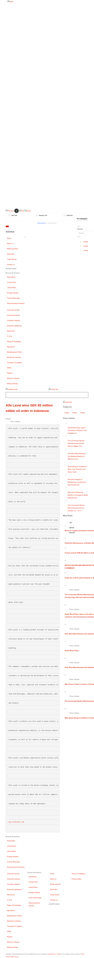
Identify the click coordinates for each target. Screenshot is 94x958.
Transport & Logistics (14, 362)
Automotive (11, 277)
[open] (23, 227)
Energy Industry (12, 293)
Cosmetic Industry (13, 320)
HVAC (9, 368)
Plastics (9, 373)
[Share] (78, 236)
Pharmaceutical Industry (16, 303)
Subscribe (10, 254)
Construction (11, 282)
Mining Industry (12, 383)
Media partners (12, 249)
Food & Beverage (13, 298)
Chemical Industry (13, 315)
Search (80, 229)
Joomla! (58, 954)
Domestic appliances (14, 326)
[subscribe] (67, 402)
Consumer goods (13, 310)
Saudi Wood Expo (72, 650)
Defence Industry (13, 378)
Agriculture (11, 347)
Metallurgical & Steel (14, 352)
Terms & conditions (78, 874)
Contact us (11, 264)
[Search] (78, 226)
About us (10, 243)
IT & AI (9, 336)
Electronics (11, 331)
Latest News (11, 287)
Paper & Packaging (14, 341)
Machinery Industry (14, 357)
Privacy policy (76, 879)
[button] (10, 211)
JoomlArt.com (52, 954)
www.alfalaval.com (16, 822)
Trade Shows (12, 259)
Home (9, 238)
